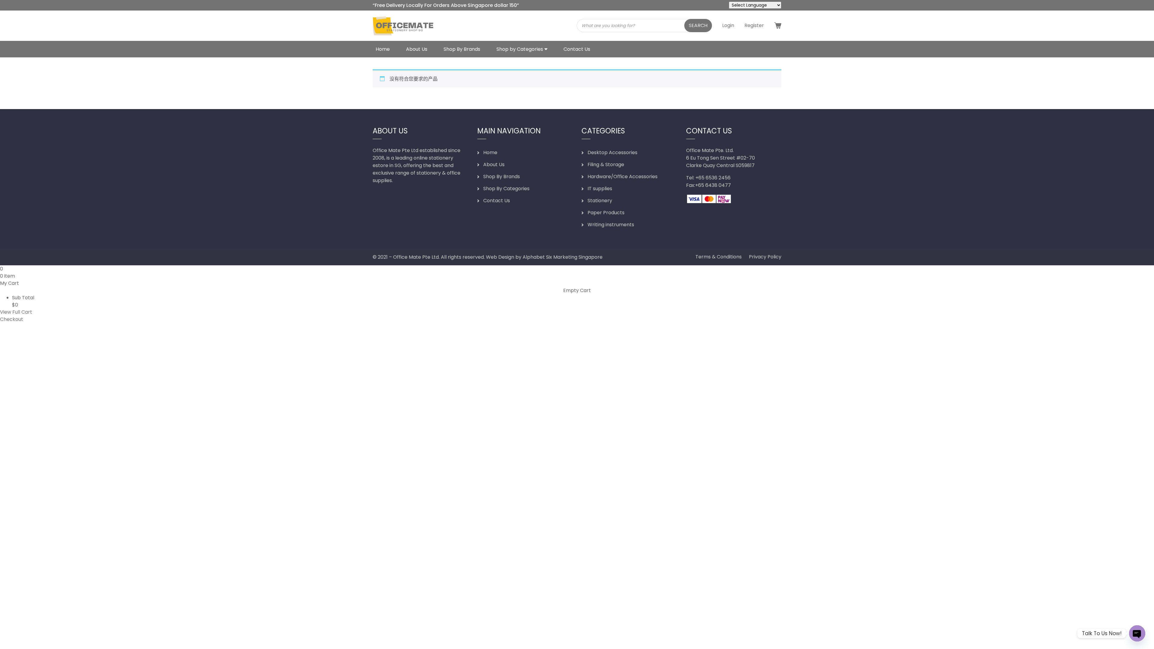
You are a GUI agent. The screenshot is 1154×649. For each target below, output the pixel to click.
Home (383, 49)
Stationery (600, 200)
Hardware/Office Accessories (623, 176)
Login (728, 25)
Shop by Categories (519, 49)
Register (754, 25)
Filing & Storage (606, 164)
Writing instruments (611, 224)
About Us (416, 49)
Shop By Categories (506, 188)
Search (698, 25)
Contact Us (576, 49)
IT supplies (600, 188)
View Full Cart (16, 312)
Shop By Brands (462, 49)
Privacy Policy (765, 256)
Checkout (11, 319)
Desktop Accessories (612, 152)
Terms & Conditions (718, 256)
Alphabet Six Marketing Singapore (563, 257)
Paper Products (606, 212)
